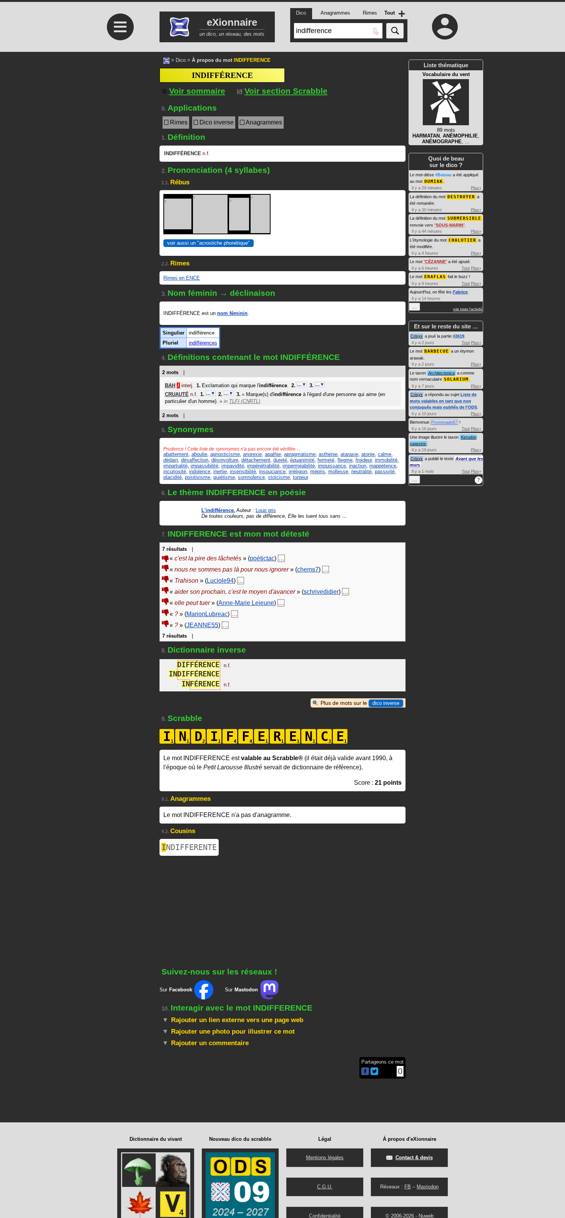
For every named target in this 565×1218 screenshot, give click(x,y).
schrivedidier (321, 591)
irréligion (298, 471)
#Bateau (443, 174)
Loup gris (266, 510)
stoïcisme (279, 477)
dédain (170, 460)
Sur (176, 990)
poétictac (262, 558)
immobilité (386, 460)
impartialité (175, 466)
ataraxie (349, 454)
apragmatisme (300, 454)
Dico (181, 60)
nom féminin (232, 313)
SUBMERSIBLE (464, 218)
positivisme (197, 477)
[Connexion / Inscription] (445, 26)
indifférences (203, 343)
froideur (364, 460)
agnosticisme (225, 454)
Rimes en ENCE (181, 278)
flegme (344, 460)
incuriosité (174, 471)
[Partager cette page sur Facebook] (365, 1071)
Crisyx (416, 336)
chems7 (308, 569)
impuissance (332, 466)
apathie (273, 454)
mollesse (338, 471)
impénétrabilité (263, 466)
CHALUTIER (462, 240)
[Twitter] (374, 1073)
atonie (368, 454)
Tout (466, 268)
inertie (220, 471)
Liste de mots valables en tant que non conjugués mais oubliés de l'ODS (443, 400)
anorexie (252, 454)
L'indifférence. (218, 510)
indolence (199, 471)
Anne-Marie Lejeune (246, 603)
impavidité (232, 466)
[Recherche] (395, 30)
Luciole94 (220, 580)
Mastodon (428, 1187)
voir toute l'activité (467, 309)
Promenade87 (444, 422)
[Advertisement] (119, 161)
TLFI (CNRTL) (244, 401)
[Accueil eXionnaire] (166, 60)
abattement (175, 454)
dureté (280, 460)
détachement (255, 460)
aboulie (199, 454)
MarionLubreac (207, 614)
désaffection (194, 460)
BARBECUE (436, 351)
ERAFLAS (435, 276)
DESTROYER (461, 196)
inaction (357, 466)
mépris (317, 471)
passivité (385, 471)
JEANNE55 (202, 625)
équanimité (302, 460)
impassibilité (204, 466)
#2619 (458, 336)
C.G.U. (324, 1187)
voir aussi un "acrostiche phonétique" (208, 243)
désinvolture (224, 460)
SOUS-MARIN (449, 225)
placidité (172, 477)
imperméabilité (298, 466)
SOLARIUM (456, 379)
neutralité (361, 471)
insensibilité (243, 471)
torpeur (300, 477)
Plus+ (476, 188)
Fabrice (460, 292)
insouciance (272, 471)
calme (384, 454)
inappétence (382, 466)
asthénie (328, 454)
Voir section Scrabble (285, 90)
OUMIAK (433, 181)
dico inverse (385, 703)
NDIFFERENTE (189, 847)
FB (407, 1187)
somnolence (251, 477)
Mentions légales (325, 1157)
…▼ (301, 384)
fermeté (325, 460)
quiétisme (224, 477)
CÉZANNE (435, 261)
